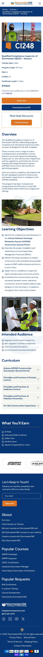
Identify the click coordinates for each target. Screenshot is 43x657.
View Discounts (21, 122)
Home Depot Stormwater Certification (18, 570)
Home (5, 10)
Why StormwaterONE (11, 540)
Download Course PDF (22, 107)
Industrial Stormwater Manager (15, 566)
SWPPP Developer (9, 554)
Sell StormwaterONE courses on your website (21, 532)
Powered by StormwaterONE (14, 597)
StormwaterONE (15, 634)
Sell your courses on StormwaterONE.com (20, 528)
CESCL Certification (10, 562)
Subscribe (9, 503)
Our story (6, 520)
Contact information (22, 645)
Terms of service (14, 641)
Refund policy (30, 637)
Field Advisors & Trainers (13, 524)
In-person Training (10, 588)
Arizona (13, 10)
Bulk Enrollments (9, 584)
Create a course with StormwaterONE (18, 536)
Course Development (11, 592)
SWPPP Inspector (9, 558)
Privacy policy (15, 637)
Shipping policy (31, 641)
